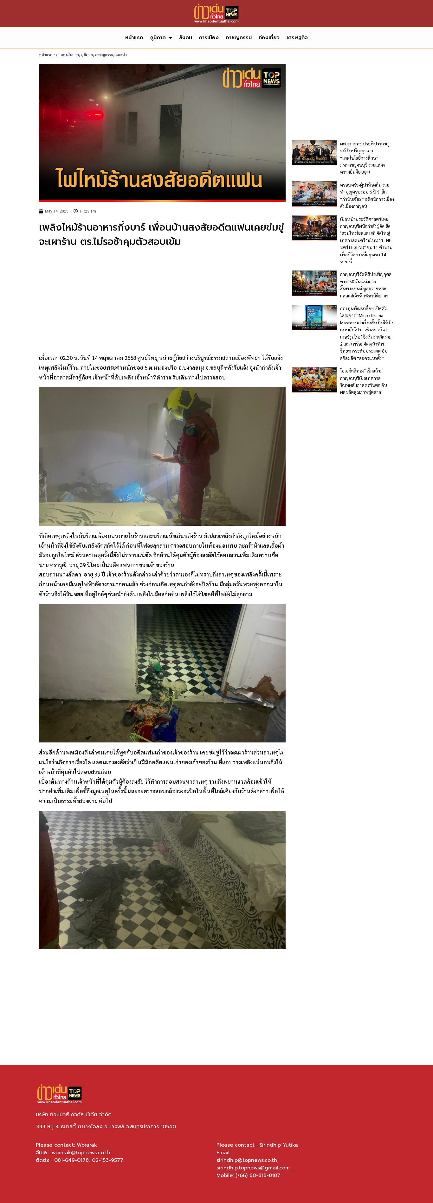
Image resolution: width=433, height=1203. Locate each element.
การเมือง (209, 37)
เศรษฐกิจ (297, 37)
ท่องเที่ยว (269, 37)
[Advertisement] (162, 299)
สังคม (185, 37)
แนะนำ (121, 54)
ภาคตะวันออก (67, 54)
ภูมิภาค (158, 37)
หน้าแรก (134, 37)
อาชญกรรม (239, 37)
